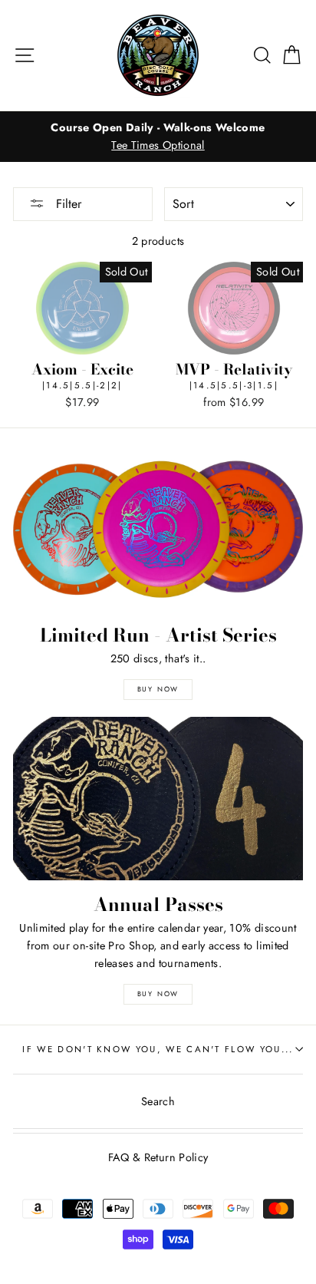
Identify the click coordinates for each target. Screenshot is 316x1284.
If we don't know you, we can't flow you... (157, 1049)
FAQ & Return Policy (158, 1157)
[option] (158, 136)
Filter (66, 204)
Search (158, 1101)
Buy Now (158, 689)
